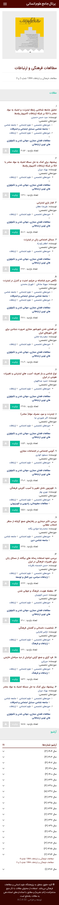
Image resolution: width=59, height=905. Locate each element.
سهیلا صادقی (42, 284)
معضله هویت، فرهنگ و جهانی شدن (35, 591)
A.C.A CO (22, 899)
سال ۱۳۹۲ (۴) (50, 820)
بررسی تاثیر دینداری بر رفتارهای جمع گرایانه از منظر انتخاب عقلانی (32, 523)
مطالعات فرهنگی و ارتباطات (36, 68)
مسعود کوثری (42, 455)
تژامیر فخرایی (42, 632)
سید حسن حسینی (39, 117)
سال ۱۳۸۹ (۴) (50, 837)
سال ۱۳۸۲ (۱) (51, 869)
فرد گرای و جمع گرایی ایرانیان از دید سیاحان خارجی (28, 657)
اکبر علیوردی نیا (41, 418)
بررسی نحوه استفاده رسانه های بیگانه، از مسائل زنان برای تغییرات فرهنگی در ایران (31, 560)
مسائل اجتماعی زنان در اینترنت (39, 240)
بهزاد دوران (43, 169)
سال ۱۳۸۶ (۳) (50, 843)
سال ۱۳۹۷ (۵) (50, 791)
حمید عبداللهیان (41, 381)
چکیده (15, 151)
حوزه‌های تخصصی (42, 125)
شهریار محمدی (27, 284)
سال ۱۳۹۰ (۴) (51, 831)
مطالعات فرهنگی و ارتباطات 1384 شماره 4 (36, 858)
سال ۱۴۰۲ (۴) (51, 762)
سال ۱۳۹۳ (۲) (50, 814)
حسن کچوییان (41, 595)
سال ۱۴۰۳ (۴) (50, 757)
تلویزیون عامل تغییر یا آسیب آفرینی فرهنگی (32, 488)
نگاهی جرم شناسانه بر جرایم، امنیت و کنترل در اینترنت (30, 281)
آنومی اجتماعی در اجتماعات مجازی (37, 451)
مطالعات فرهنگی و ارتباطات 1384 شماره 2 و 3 (34, 862)
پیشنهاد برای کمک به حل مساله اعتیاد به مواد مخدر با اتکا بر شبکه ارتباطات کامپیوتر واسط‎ (31, 164)
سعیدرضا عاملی (41, 336)
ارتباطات (12, 133)
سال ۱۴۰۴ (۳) (50, 751)
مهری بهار (43, 492)
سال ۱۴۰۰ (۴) (51, 774)
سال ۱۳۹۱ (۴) (51, 825)
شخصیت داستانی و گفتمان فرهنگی (36, 628)
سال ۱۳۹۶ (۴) (50, 797)
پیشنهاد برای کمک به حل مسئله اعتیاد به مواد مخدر (28, 687)
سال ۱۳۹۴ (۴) (50, 808)
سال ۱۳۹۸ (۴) (50, 785)
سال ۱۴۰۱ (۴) (51, 768)
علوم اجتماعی (25, 125)
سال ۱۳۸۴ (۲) (50, 854)
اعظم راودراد (42, 243)
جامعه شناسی (10, 125)
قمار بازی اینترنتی (45, 203)
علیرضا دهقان (42, 206)
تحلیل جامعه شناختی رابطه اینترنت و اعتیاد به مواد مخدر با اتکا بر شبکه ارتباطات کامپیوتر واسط (32, 111)
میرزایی (44, 661)
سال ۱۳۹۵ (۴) (50, 803)
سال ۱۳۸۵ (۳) (50, 848)
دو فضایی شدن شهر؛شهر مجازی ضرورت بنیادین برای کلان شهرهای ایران (31, 331)
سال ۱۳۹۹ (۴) (50, 780)
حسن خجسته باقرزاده (38, 565)
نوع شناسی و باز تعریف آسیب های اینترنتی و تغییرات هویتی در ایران (30, 375)
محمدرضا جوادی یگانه (38, 528)
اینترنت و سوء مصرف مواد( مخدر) (37, 414)
